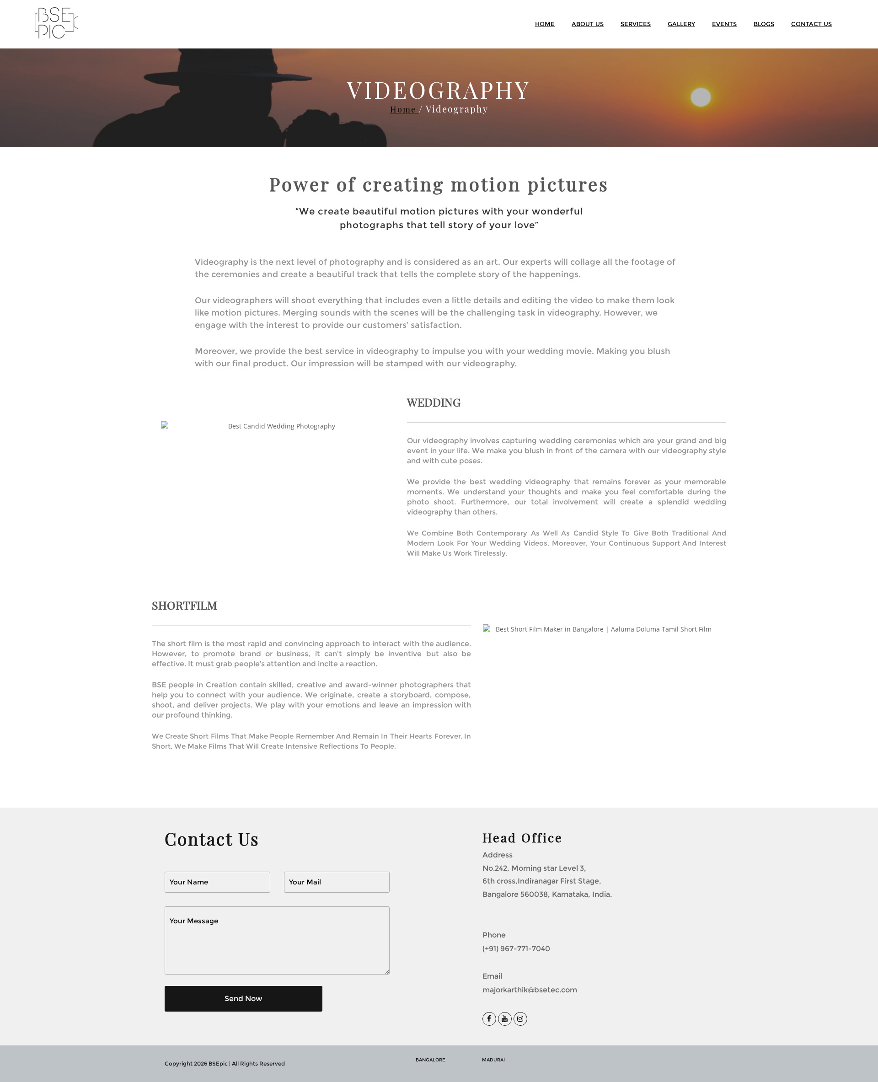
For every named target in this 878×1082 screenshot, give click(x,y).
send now (243, 998)
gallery (681, 23)
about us (588, 23)
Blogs (764, 23)
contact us (811, 23)
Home (404, 109)
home (545, 23)
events (724, 23)
